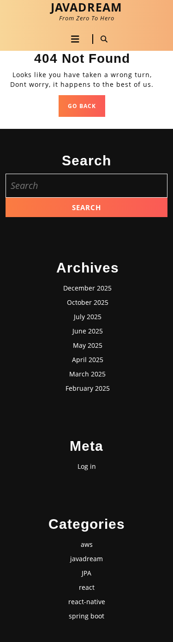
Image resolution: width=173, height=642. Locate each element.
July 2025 (87, 316)
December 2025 (87, 288)
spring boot (86, 616)
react (87, 587)
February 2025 (88, 388)
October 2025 (87, 302)
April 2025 (87, 359)
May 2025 (87, 345)
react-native (86, 601)
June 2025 (87, 331)
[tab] (75, 39)
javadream (86, 558)
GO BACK (86, 108)
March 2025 (87, 373)
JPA (86, 573)
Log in (87, 466)
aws (87, 544)
